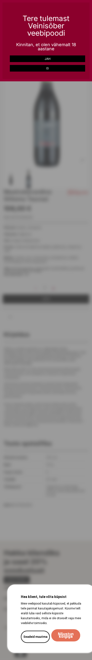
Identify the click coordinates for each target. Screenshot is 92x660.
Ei (47, 68)
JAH (48, 59)
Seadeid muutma (35, 637)
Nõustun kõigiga (66, 635)
